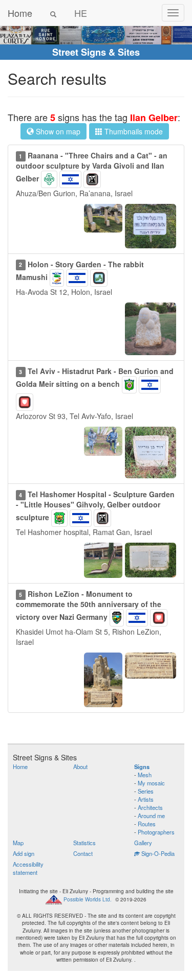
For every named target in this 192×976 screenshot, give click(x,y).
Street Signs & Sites (96, 52)
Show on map (57, 131)
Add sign (23, 853)
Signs (142, 766)
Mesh (145, 775)
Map (18, 843)
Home (20, 12)
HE (80, 12)
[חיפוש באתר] (53, 13)
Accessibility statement (28, 868)
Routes (147, 824)
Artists (146, 799)
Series (146, 791)
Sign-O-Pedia (157, 853)
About (80, 766)
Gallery (143, 843)
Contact (83, 853)
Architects (150, 807)
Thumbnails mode (132, 131)
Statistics (84, 843)
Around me (151, 815)
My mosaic (151, 783)
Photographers (156, 832)
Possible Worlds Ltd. (87, 898)
